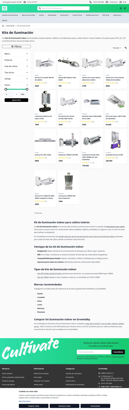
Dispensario (117, 15)
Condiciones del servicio (90, 358)
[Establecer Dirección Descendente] (126, 48)
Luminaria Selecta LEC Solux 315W (43, 117)
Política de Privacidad (41, 373)
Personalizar (95, 406)
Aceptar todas (33, 406)
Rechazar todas (64, 406)
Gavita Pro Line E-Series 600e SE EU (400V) (91, 78)
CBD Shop (105, 15)
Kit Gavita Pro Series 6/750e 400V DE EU (66, 117)
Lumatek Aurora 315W (114, 155)
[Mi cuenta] (121, 8)
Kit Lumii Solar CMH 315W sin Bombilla (116, 117)
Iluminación (64, 15)
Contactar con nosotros (42, 381)
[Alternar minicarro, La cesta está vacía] (125, 8)
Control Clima (77, 15)
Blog (124, 2)
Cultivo (41, 15)
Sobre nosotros (7, 373)
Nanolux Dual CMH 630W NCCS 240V (91, 117)
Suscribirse (118, 352)
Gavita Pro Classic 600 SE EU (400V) (44, 78)
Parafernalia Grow (92, 15)
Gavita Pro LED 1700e (43, 155)
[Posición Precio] (117, 48)
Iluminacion (70, 377)
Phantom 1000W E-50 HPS (68, 155)
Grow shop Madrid (8, 385)
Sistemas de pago (8, 381)
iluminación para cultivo (115, 226)
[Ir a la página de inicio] (4, 8)
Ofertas (4, 20)
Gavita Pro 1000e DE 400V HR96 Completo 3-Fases (44, 197)
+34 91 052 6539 (106, 383)
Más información (24, 401)
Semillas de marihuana (10, 15)
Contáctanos (113, 2)
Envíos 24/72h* (32, 2)
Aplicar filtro (16, 100)
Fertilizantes (52, 15)
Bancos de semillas (28, 15)
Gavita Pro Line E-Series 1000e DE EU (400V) (115, 78)
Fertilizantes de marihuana (75, 385)
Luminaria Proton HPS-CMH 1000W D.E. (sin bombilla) (91, 157)
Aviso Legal (38, 377)
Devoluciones (38, 385)
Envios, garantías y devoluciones (13, 377)
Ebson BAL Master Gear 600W (67, 78)
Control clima (70, 381)
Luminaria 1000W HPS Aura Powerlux (67, 197)
